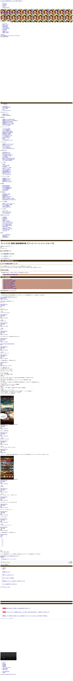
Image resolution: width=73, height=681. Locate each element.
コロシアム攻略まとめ (7, 169)
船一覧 (4, 138)
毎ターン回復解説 (6, 186)
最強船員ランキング (6, 179)
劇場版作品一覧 (6, 114)
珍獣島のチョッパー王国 (7, 228)
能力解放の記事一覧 (6, 185)
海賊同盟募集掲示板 (6, 107)
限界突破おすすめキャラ (7, 196)
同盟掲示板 (5, 29)
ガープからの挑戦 (6, 165)
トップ (4, 661)
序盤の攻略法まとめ (6, 152)
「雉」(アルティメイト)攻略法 (9, 281)
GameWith (7, 674)
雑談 (7, 253)
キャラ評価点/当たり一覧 (7, 135)
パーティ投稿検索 (6, 28)
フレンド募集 (3, 253)
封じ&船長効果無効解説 (7, 187)
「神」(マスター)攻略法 (7, 285)
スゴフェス (5, 30)
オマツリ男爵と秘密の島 (7, 225)
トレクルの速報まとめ (4, 258)
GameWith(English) (6, 671)
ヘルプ (4, 662)
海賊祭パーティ (6, 31)
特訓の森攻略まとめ (6, 170)
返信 (1, 306)
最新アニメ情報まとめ (7, 115)
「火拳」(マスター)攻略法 (8, 282)
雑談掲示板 (5, 235)
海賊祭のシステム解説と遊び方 (9, 119)
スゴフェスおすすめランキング (9, 148)
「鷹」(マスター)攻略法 (7, 279)
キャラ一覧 (5, 23)
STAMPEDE (5, 217)
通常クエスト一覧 (6, 173)
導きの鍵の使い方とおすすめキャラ (9, 199)
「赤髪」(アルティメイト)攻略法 (9, 286)
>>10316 (2, 352)
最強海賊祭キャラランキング (8, 122)
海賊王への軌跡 (6, 32)
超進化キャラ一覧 (6, 137)
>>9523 (1, 319)
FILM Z (4, 219)
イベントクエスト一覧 (7, 174)
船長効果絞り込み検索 (7, 133)
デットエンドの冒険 (6, 227)
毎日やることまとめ (6, 153)
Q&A (3, 109)
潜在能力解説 (5, 195)
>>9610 (1, 485)
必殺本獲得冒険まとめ (7, 172)
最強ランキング (6, 24)
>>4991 (1, 311)
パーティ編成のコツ (6, 136)
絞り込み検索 (5, 25)
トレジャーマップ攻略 (7, 167)
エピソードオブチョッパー (8, 221)
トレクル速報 (5, 108)
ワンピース (5, 230)
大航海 (4, 164)
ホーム (4, 2)
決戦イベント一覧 (6, 168)
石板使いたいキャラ (6, 197)
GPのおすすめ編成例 (7, 124)
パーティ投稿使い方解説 (7, 131)
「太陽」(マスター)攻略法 (8, 287)
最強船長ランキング (6, 178)
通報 (4, 305)
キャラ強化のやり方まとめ (8, 154)
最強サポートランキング (7, 181)
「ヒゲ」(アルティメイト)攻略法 (9, 280)
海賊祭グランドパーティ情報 (8, 123)
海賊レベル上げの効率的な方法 (9, 159)
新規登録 (4, 5)
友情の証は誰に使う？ (7, 206)
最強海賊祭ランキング (7, 180)
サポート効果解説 (6, 205)
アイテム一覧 (5, 210)
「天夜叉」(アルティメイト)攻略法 (10, 288)
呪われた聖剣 (5, 226)
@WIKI (4, 672)
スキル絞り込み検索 (6, 128)
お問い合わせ (5, 669)
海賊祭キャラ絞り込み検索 (8, 121)
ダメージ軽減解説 (6, 188)
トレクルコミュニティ (7, 110)
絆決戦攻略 (5, 166)
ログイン (4, 6)
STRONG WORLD (6, 220)
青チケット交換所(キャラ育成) (8, 198)
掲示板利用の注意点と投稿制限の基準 (10, 274)
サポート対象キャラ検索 (7, 204)
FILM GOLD (5, 218)
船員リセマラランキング (7, 145)
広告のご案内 (5, 668)
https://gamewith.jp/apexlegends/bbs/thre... (7, 343)
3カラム (8, 7)
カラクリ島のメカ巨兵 (7, 224)
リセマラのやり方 (6, 146)
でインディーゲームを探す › (7, 618)
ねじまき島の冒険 (6, 229)
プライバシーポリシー (7, 667)
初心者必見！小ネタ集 (7, 155)
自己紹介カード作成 (6, 134)
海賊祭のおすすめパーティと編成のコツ (10, 120)
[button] (38, 18)
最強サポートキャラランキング (9, 203)
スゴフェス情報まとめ (7, 147)
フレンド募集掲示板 (6, 234)
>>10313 (2, 493)
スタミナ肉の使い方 (6, 213)
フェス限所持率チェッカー (8, 140)
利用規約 (4, 666)
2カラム (4, 7)
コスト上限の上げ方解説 (7, 160)
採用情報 (4, 665)
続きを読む (2, 304)
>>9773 (1, 446)
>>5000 (1, 328)
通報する (6, 564)
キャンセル (2, 564)
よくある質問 (5, 156)
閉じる (6, 304)
